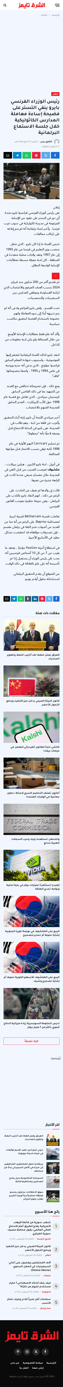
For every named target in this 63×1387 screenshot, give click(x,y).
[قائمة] (57, 5)
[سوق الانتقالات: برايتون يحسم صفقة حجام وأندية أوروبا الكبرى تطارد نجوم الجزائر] (52, 1196)
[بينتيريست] (36, 155)
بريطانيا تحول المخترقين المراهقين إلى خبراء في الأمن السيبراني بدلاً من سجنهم (23, 1167)
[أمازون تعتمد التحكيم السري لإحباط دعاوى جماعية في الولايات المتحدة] (31, 773)
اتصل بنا (24, 1368)
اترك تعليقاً (31, 1041)
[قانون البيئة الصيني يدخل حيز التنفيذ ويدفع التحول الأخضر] (31, 681)
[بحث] (5, 5)
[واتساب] (26, 155)
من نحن (14, 1362)
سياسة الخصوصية (33, 1362)
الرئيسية (51, 1362)
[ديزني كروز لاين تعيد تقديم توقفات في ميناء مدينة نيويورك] (52, 1154)
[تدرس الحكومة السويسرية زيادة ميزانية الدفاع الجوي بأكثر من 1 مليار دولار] (31, 1003)
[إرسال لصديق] (8, 155)
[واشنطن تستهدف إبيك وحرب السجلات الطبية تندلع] (31, 819)
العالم (55, 94)
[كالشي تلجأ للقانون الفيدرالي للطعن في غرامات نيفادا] (31, 727)
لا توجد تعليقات (49, 146)
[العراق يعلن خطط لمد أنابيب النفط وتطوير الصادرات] (31, 635)
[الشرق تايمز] (31, 5)
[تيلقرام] (17, 155)
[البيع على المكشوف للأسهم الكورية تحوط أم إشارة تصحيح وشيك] (31, 957)
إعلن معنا (38, 1368)
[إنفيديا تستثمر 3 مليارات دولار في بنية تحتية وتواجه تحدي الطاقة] (31, 865)
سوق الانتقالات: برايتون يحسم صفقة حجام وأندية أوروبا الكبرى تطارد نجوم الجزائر (26, 1196)
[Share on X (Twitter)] (45, 155)
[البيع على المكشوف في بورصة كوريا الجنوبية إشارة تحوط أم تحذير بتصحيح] (31, 911)
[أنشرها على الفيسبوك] (55, 155)
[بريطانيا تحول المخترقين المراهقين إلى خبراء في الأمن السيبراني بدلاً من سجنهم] (52, 1168)
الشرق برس (46, 141)
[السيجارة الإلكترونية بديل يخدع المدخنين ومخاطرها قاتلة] (52, 1182)
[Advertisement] (31, 53)
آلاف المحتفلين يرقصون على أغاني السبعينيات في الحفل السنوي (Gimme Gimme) (30, 1267)
